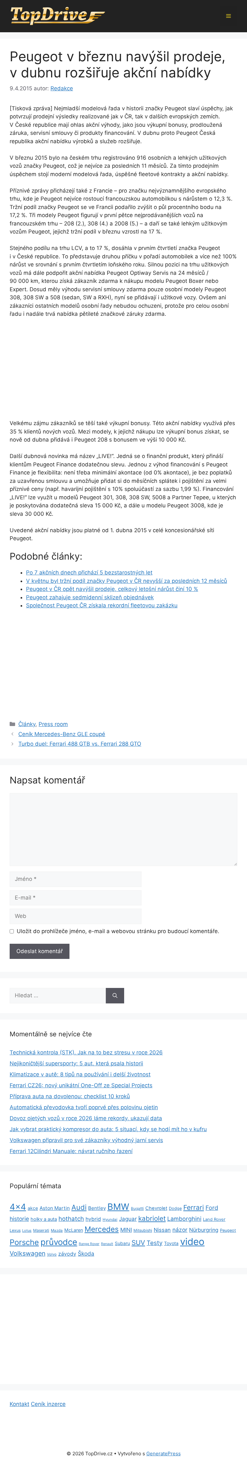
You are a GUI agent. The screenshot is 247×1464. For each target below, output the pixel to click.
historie (19, 1218)
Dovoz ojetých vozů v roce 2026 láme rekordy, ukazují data (86, 1118)
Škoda (86, 1253)
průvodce (59, 1242)
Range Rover (89, 1244)
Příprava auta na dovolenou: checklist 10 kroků (70, 1096)
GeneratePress (163, 1453)
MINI (126, 1230)
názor (180, 1229)
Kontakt (19, 1404)
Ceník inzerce (48, 1404)
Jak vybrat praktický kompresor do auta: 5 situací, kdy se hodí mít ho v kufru (108, 1129)
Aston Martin (55, 1208)
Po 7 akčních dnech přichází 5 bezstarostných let (89, 572)
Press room (53, 724)
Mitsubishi (142, 1230)
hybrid (93, 1219)
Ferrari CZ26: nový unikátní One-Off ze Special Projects (81, 1085)
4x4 (18, 1207)
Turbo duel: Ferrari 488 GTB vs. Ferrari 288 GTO (79, 744)
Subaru (122, 1243)
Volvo (52, 1254)
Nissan (162, 1230)
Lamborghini (184, 1218)
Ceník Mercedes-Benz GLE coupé (61, 734)
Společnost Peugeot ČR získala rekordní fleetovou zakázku (102, 605)
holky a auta (44, 1219)
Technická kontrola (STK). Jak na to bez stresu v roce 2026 (86, 1052)
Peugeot (228, 1230)
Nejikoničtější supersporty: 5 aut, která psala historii (76, 1063)
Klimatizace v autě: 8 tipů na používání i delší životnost (80, 1074)
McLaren (73, 1230)
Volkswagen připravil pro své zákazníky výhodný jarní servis (86, 1140)
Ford (212, 1207)
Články (26, 724)
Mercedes (102, 1229)
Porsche (24, 1242)
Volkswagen (27, 1253)
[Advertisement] (123, 371)
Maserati (41, 1230)
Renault (107, 1244)
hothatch (71, 1218)
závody (67, 1254)
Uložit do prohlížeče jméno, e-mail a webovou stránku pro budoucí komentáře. (118, 931)
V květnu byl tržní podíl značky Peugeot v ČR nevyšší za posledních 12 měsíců (126, 581)
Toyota (171, 1243)
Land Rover (214, 1219)
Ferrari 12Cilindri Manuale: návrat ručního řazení (71, 1151)
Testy (154, 1243)
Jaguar (128, 1219)
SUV (138, 1243)
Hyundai (110, 1219)
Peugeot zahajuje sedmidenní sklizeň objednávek (90, 597)
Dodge (175, 1208)
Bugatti (137, 1208)
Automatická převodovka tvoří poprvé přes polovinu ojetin (84, 1107)
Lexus (15, 1230)
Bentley (97, 1208)
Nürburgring (203, 1230)
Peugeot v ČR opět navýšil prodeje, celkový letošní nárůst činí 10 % (112, 589)
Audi (79, 1207)
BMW (118, 1206)
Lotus (27, 1230)
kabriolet (152, 1218)
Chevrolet (156, 1208)
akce (33, 1208)
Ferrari (193, 1207)
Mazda (57, 1230)
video (192, 1241)
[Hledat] (115, 995)
